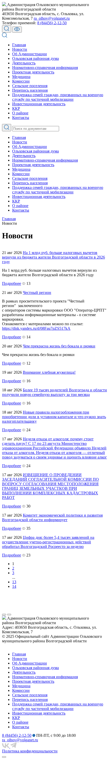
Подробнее (11, 283)
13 (14, 582)
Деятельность (23, 63)
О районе (20, 113)
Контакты (20, 117)
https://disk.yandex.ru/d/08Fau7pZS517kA (36, 328)
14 (14, 586)
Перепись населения (30, 90)
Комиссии (21, 81)
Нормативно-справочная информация (45, 67)
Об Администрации (29, 54)
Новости (19, 49)
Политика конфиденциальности (30, 751)
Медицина (21, 76)
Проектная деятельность (33, 72)
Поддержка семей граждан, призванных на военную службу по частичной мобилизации (57, 97)
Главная (19, 45)
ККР (16, 108)
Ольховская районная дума (35, 58)
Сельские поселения (29, 86)
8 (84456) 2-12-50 (52, 23)
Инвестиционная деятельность (38, 104)
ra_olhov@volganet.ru (52, 18)
